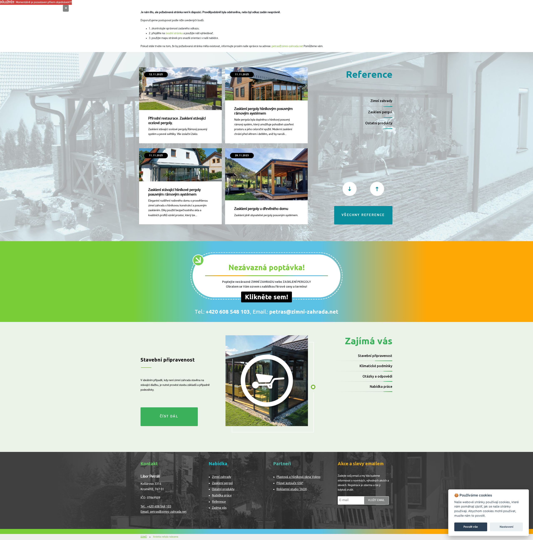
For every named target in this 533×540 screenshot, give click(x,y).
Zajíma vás (219, 508)
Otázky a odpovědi (377, 376)
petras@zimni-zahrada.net (287, 46)
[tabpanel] (266, 380)
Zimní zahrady (381, 101)
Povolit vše (470, 526)
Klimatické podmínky (376, 366)
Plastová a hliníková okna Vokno (298, 477)
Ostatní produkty (378, 123)
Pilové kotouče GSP (289, 483)
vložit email (376, 500)
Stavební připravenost (375, 356)
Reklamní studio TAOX (291, 489)
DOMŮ (144, 537)
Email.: (295, 312)
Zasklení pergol (380, 112)
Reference (219, 502)
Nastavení (506, 526)
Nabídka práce (381, 386)
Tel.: (222, 312)
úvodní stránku (174, 33)
